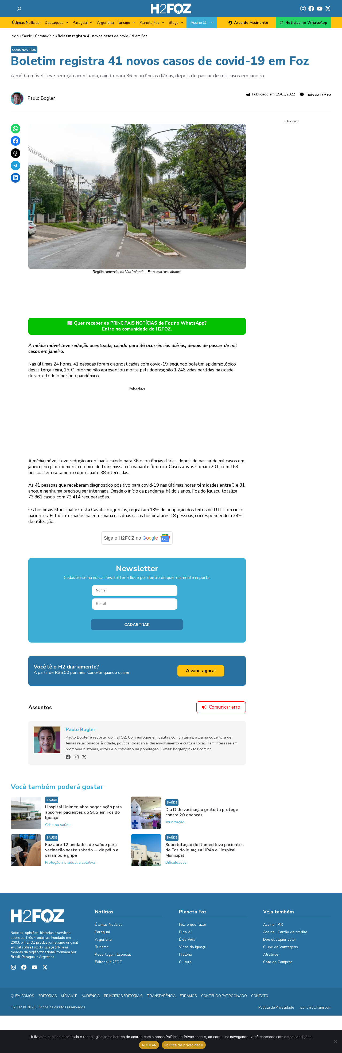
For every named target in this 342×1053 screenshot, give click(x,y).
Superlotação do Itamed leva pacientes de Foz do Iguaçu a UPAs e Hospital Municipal (204, 850)
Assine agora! (201, 671)
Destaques (54, 22)
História (185, 954)
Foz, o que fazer (192, 924)
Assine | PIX (273, 924)
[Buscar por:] (19, 8)
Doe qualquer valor (279, 939)
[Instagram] (76, 757)
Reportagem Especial (113, 954)
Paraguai (80, 22)
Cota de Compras (278, 961)
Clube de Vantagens (280, 947)
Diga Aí (185, 932)
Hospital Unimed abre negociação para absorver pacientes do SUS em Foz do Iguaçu (83, 812)
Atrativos (271, 954)
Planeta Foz (149, 22)
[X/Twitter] (84, 757)
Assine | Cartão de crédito (285, 932)
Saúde (27, 36)
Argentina (105, 22)
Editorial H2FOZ (108, 961)
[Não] (335, 1041)
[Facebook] (68, 757)
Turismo (123, 22)
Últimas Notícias (26, 22)
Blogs (173, 22)
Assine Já (198, 22)
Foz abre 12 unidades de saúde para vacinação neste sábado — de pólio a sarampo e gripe (81, 850)
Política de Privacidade (276, 1007)
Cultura (185, 961)
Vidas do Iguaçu (192, 947)
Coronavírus (45, 36)
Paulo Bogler (41, 98)
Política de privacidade (183, 1045)
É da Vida (187, 939)
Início (15, 36)
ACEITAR (149, 1045)
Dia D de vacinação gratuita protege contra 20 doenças (201, 812)
